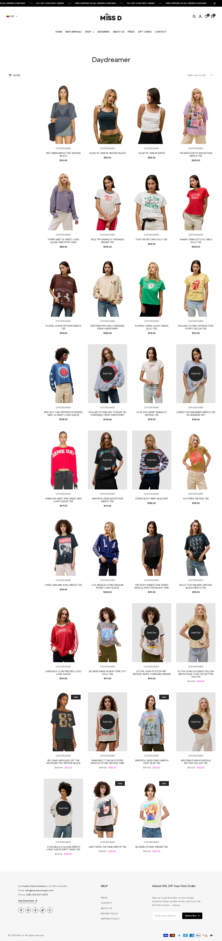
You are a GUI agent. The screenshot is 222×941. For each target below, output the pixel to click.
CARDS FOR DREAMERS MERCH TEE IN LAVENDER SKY (195, 413)
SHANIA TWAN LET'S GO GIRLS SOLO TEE (196, 241)
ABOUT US (106, 908)
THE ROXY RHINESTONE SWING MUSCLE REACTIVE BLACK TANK (152, 586)
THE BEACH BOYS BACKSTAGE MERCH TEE (195, 154)
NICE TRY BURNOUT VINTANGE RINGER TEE (107, 241)
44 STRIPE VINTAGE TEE (196, 498)
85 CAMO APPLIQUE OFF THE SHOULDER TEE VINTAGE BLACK (63, 762)
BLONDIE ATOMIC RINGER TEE (152, 847)
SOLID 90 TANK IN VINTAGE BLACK (107, 153)
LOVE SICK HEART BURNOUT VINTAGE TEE (151, 413)
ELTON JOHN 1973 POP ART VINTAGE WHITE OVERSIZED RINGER (151, 673)
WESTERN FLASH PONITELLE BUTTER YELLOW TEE (196, 762)
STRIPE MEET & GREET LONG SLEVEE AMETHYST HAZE (63, 241)
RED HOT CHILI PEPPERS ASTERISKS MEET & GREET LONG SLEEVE (63, 413)
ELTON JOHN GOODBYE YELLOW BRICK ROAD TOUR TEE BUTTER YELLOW (196, 674)
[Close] (213, 3)
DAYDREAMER (63, 148)
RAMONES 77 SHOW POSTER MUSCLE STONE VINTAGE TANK (107, 762)
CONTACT (106, 903)
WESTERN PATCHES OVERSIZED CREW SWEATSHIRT (107, 327)
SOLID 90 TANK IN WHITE (151, 153)
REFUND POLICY (109, 913)
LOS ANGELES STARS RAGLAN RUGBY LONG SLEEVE (107, 586)
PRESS (104, 897)
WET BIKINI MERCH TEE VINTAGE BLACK (63, 154)
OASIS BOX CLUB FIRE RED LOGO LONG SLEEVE (63, 673)
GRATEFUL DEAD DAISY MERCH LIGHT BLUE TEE (151, 762)
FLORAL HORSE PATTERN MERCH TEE (63, 327)
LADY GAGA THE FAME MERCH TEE (107, 847)
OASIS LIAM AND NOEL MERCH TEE (63, 585)
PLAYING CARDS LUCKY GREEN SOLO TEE (151, 327)
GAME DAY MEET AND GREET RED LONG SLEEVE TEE (63, 500)
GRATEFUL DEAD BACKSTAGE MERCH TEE (107, 500)
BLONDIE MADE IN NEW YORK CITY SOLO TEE (107, 673)
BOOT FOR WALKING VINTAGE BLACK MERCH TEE (196, 586)
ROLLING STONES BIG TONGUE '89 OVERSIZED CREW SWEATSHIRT (107, 413)
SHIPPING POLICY (110, 918)
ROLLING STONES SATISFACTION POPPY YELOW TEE (195, 327)
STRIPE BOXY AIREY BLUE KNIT (151, 498)
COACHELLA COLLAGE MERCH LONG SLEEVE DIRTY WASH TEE (63, 848)
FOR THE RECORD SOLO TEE (151, 239)
